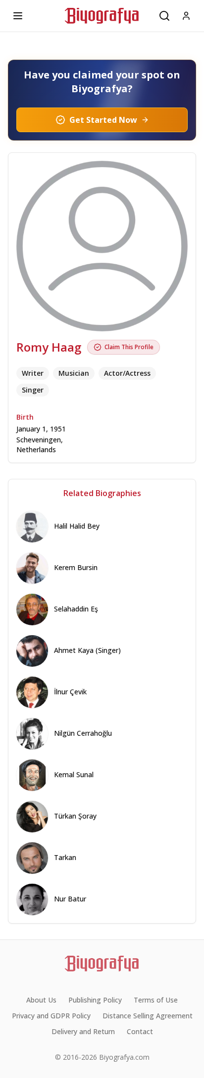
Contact (140, 1031)
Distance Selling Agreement (147, 1015)
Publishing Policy (95, 1000)
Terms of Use (156, 1000)
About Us (41, 1000)
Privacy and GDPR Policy (51, 1015)
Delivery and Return (83, 1031)
